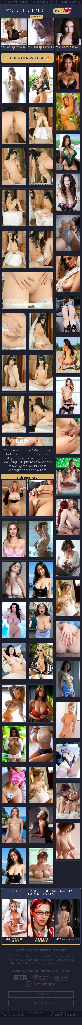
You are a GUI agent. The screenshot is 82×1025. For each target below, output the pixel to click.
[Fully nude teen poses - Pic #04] (14, 208)
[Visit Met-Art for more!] (27, 441)
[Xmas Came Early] (68, 111)
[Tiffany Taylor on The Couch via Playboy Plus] (68, 192)
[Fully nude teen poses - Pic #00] (14, 125)
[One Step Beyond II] (14, 498)
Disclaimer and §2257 (64, 1015)
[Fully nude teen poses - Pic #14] (41, 414)
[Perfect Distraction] (68, 517)
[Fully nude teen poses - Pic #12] (41, 373)
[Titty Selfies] (14, 785)
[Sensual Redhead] (68, 801)
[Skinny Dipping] (14, 620)
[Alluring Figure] (68, 395)
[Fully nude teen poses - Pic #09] (14, 331)
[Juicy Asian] (41, 866)
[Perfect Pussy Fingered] (68, 436)
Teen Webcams (70, 2)
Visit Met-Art (27, 478)
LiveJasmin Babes (16, 2)
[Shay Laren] (14, 579)
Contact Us (41, 1003)
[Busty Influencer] (14, 539)
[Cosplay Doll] (68, 760)
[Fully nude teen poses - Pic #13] (14, 414)
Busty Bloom (41, 2)
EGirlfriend (23, 13)
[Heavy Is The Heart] (41, 744)
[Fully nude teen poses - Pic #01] (41, 125)
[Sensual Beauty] (68, 841)
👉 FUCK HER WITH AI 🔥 (27, 58)
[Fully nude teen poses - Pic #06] (14, 249)
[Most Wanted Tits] (68, 679)
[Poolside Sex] (14, 825)
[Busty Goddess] (68, 71)
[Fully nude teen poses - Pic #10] (41, 331)
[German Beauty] (68, 274)
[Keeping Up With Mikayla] (41, 84)
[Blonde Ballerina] (41, 785)
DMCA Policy (58, 1013)
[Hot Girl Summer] (68, 152)
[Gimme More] (41, 539)
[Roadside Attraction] (68, 355)
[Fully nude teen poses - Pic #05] (41, 208)
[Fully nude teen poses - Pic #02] (14, 166)
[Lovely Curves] (14, 84)
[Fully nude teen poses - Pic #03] (41, 166)
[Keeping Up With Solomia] (68, 558)
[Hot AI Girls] (41, 579)
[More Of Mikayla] (68, 720)
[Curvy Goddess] (14, 661)
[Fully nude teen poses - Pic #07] (41, 249)
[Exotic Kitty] (68, 476)
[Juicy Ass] (68, 314)
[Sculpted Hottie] (68, 233)
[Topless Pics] (14, 744)
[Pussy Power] (41, 498)
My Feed (61, 11)
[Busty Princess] (41, 703)
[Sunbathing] (41, 825)
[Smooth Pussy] (68, 639)
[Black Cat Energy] (41, 620)
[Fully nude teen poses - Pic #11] (14, 373)
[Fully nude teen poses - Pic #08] (27, 290)
